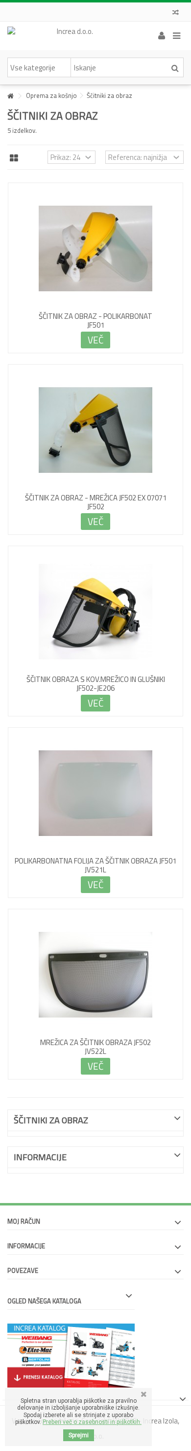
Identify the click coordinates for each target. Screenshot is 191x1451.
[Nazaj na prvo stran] (10, 96)
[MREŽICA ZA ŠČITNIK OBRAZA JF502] (95, 975)
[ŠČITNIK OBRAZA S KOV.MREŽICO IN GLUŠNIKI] (95, 612)
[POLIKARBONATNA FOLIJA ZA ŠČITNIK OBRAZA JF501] (95, 793)
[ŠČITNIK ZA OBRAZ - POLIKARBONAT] (95, 248)
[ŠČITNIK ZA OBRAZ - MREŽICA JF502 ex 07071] (95, 430)
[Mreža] (14, 158)
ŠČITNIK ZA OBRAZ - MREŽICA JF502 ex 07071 (96, 497)
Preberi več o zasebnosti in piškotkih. (92, 1422)
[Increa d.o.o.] (71, 36)
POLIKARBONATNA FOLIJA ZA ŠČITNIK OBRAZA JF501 (95, 860)
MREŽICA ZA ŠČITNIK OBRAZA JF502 (95, 1042)
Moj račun (23, 1221)
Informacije (40, 1157)
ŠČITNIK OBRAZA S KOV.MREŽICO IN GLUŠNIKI (95, 679)
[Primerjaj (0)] (175, 13)
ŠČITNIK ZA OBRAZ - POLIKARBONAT (95, 316)
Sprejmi (79, 1435)
